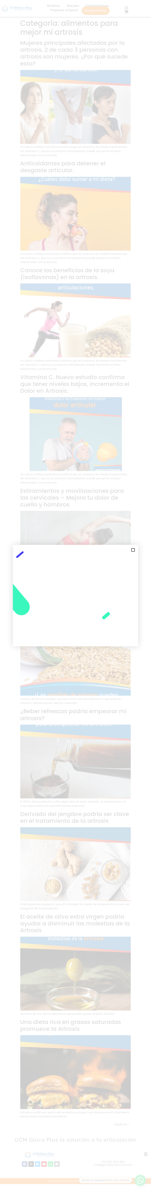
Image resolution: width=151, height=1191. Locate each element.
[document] (75, 595)
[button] (133, 550)
